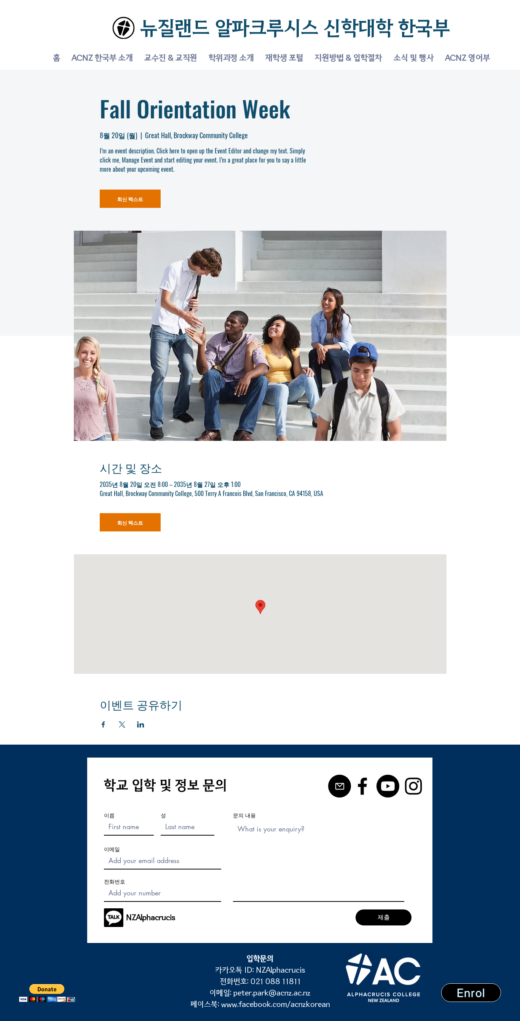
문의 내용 (244, 815)
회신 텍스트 (130, 199)
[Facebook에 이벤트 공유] (103, 724)
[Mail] (339, 786)
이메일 (112, 849)
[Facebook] (362, 786)
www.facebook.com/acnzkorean (275, 1004)
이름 (109, 815)
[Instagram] (413, 786)
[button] (47, 993)
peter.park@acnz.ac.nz (272, 993)
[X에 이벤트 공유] (122, 724)
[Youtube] (387, 786)
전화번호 (114, 881)
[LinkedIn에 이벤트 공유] (140, 724)
